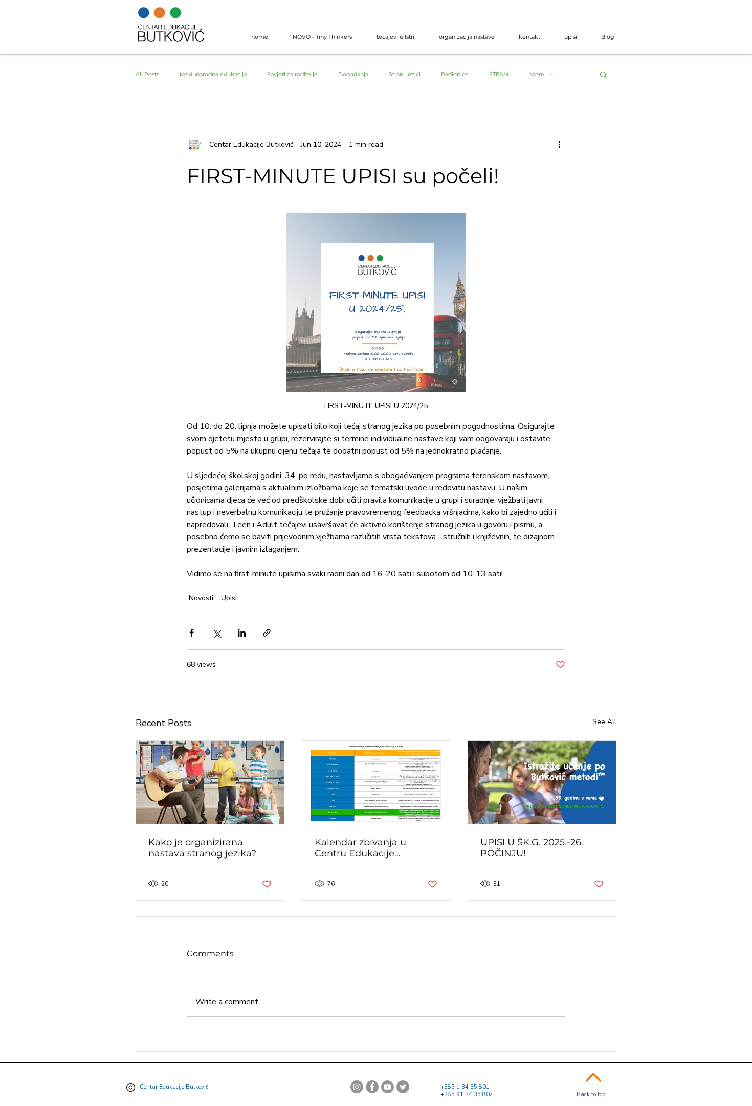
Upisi (229, 598)
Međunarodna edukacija (213, 74)
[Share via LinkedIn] (242, 633)
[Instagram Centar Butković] (356, 1086)
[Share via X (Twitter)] (217, 633)
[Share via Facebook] (191, 633)
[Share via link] (267, 633)
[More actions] (559, 144)
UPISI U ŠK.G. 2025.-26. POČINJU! (531, 848)
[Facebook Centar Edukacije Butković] (372, 1086)
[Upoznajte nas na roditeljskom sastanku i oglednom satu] (542, 782)
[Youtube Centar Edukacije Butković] (387, 1086)
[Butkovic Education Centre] (402, 1086)
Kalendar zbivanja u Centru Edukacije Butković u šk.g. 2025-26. (371, 848)
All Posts (147, 74)
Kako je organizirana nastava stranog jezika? (202, 848)
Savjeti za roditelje (292, 74)
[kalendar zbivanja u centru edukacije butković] (376, 782)
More (536, 74)
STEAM (499, 74)
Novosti (201, 598)
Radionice (455, 74)
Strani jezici (405, 74)
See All (604, 722)
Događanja (353, 74)
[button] (603, 74)
